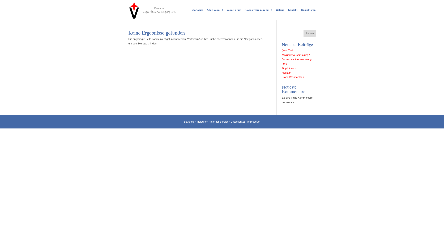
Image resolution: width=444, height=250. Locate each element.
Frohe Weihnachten (293, 77)
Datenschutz (238, 121)
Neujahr (286, 72)
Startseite (197, 10)
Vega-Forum (234, 10)
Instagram (202, 121)
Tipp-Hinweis (289, 68)
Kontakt (292, 10)
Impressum (253, 121)
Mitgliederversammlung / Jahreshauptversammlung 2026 (296, 59)
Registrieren (308, 10)
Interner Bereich (219, 121)
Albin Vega (213, 10)
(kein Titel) (287, 50)
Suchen (309, 33)
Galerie (280, 10)
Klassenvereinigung (257, 10)
